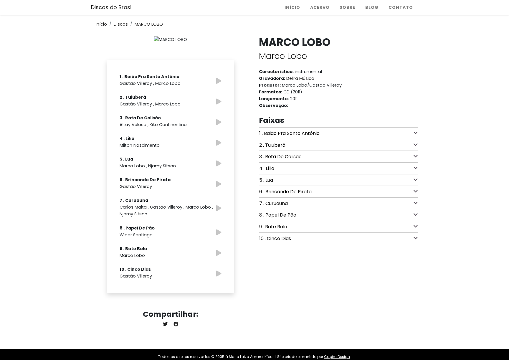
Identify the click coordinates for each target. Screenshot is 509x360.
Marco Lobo (283, 56)
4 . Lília (266, 168)
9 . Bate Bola (273, 226)
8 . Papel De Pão (277, 215)
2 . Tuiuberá (272, 145)
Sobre (347, 7)
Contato (401, 7)
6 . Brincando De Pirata (285, 191)
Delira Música (300, 78)
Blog (372, 7)
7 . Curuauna (273, 203)
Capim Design (337, 356)
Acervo (320, 7)
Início (292, 7)
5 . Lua (266, 180)
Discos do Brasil (112, 7)
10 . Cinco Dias (275, 238)
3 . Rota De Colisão (280, 156)
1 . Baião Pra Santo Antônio (289, 133)
